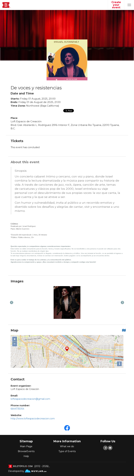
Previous (11, 302)
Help (26, 456)
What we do (67, 446)
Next (122, 302)
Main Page (26, 446)
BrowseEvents (26, 451)
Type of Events (67, 451)
